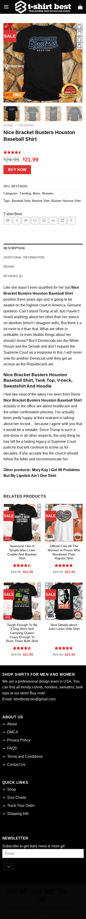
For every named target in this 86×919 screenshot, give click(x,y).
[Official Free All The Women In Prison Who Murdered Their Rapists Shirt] (64, 522)
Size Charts (16, 797)
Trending (26, 125)
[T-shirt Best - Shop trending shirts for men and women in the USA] (43, 6)
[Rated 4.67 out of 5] (64, 565)
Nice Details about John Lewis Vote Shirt (64, 627)
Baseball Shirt (21, 201)
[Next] (75, 63)
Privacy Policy (18, 740)
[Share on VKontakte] (53, 220)
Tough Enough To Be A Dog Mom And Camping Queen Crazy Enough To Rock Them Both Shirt (22, 633)
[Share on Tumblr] (71, 220)
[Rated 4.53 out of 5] (22, 648)
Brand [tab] (8, 266)
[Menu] (6, 6)
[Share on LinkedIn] (62, 220)
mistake (31, 430)
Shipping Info (18, 814)
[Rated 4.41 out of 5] (22, 565)
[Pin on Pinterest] (44, 220)
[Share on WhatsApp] (8, 220)
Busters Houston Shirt (66, 201)
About (12, 724)
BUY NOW (17, 170)
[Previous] (11, 63)
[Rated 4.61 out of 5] (64, 648)
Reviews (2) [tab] (12, 276)
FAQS (12, 748)
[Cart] (80, 7)
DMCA (12, 732)
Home (8, 125)
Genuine (74, 305)
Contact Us (16, 764)
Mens (36, 193)
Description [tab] (14, 248)
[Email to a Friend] (35, 220)
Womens (48, 193)
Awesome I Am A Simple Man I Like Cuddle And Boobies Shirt (22, 552)
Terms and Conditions (25, 756)
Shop (11, 789)
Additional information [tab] (23, 257)
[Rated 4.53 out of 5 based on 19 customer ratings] (43, 152)
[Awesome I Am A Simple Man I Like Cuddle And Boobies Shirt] (22, 522)
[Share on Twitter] (26, 220)
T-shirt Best (12, 214)
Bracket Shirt (41, 201)
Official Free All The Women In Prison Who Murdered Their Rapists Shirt (64, 552)
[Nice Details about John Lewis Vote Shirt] (64, 601)
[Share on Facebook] (17, 220)
